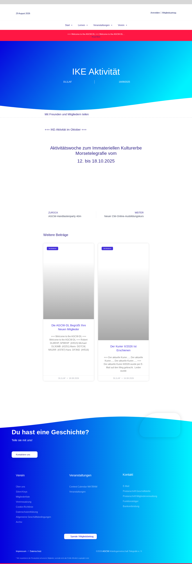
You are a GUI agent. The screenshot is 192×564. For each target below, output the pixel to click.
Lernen (81, 25)
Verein (121, 25)
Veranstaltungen (101, 25)
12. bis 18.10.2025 (96, 161)
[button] (118, 114)
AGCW (105, 551)
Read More (96, 37)
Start (67, 25)
